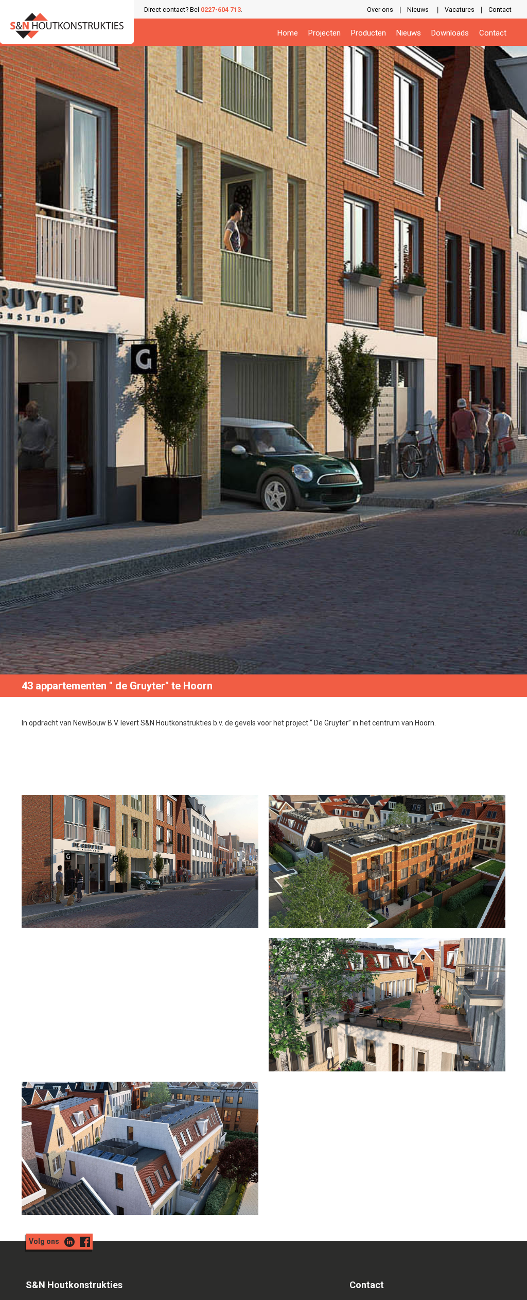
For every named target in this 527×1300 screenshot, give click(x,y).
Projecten (324, 33)
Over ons (380, 9)
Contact (500, 9)
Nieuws (418, 9)
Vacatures (460, 9)
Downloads (450, 33)
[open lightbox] (140, 861)
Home (287, 33)
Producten (368, 33)
